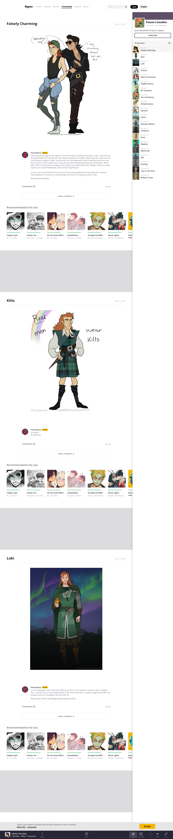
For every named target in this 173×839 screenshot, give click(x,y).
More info (21, 827)
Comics (47, 6)
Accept (147, 826)
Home (38, 6)
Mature (77, 6)
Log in (134, 7)
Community (67, 6)
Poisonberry (36, 153)
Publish (144, 7)
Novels (56, 6)
